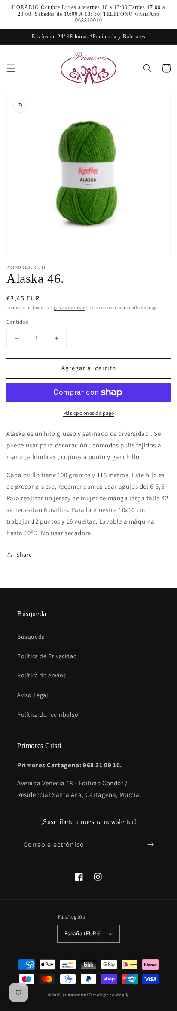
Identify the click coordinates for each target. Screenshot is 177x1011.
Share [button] (24, 554)
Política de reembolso (48, 714)
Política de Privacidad (47, 656)
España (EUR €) (83, 933)
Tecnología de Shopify (109, 994)
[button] (10, 68)
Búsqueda (31, 636)
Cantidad (17, 321)
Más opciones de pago (88, 413)
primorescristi (75, 994)
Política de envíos (41, 675)
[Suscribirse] (150, 844)
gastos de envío (69, 307)
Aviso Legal (33, 695)
